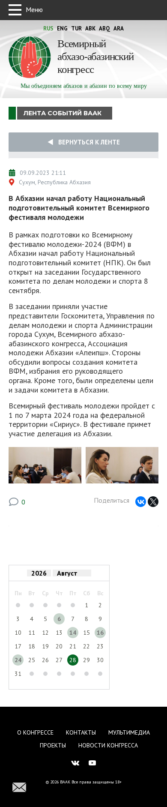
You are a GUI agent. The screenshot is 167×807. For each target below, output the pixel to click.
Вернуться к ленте (86, 142)
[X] (153, 501)
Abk (90, 28)
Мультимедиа (129, 732)
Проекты (53, 745)
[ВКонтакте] (140, 501)
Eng (62, 28)
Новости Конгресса (108, 745)
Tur (76, 28)
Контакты (81, 732)
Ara (118, 28)
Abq (104, 28)
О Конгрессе (35, 732)
